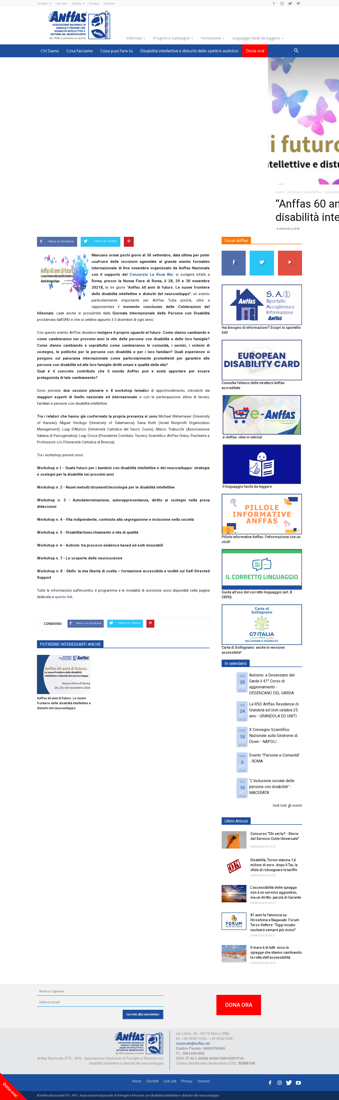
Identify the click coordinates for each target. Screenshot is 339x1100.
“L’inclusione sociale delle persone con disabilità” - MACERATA (271, 786)
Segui (234, 252)
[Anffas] (64, 674)
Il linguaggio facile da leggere (247, 487)
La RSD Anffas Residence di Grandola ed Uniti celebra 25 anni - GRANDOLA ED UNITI (274, 710)
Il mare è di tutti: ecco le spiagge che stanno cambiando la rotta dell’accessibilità (276, 952)
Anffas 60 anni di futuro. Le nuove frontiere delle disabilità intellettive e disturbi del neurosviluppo (64, 703)
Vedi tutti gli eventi (287, 805)
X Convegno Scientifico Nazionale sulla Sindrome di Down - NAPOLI (273, 735)
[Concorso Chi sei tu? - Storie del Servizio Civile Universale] (234, 840)
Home (136, 1081)
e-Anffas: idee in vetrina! (242, 437)
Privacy (94, 3)
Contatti (42, 3)
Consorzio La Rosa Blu (151, 274)
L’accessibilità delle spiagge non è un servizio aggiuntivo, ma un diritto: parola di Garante (275, 892)
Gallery (76, 3)
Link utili (61, 3)
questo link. (64, 597)
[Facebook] (273, 3)
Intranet (109, 3)
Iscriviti (290, 252)
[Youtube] (298, 3)
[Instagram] (282, 3)
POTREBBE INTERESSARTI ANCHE (70, 644)
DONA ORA (238, 1005)
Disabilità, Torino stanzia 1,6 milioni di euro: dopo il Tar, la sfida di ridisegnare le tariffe (274, 865)
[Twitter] (290, 3)
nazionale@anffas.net (193, 1043)
